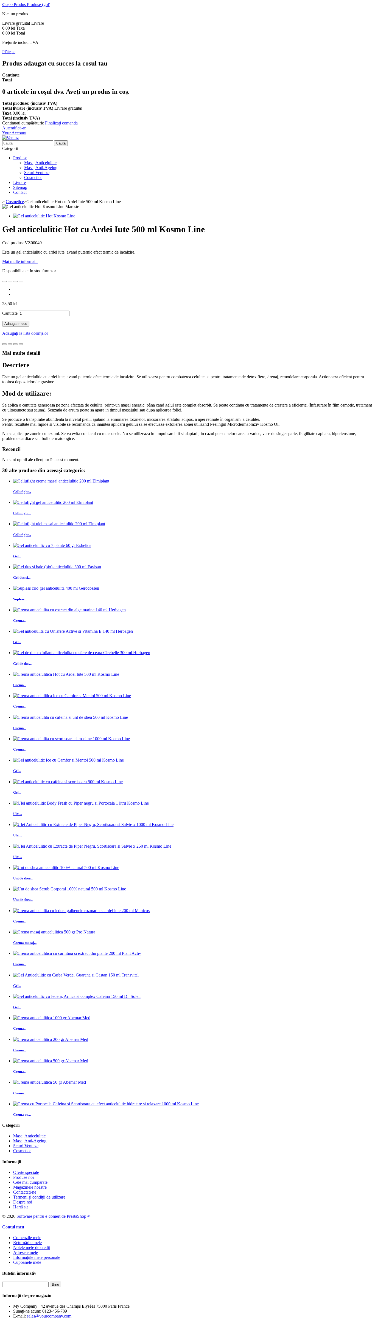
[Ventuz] (10, 137)
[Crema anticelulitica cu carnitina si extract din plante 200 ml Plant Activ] (77, 953)
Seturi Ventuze (36, 172)
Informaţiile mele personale (36, 1257)
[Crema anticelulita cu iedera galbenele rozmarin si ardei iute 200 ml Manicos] (81, 910)
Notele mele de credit (31, 1247)
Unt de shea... (23, 878)
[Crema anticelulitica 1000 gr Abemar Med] (51, 1017)
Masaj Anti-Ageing (40, 167)
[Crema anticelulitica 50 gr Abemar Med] (49, 1082)
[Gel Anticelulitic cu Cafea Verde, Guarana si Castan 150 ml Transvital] (76, 975)
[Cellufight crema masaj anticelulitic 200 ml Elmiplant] (61, 481)
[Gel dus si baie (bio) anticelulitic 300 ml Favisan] (57, 566)
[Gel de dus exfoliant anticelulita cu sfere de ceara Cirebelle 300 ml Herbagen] (81, 652)
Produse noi (23, 1177)
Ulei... (17, 814)
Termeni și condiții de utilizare (39, 1197)
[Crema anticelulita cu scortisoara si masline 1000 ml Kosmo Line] (71, 738)
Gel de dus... (22, 664)
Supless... (20, 599)
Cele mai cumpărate (30, 1182)
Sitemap (20, 187)
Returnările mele (27, 1242)
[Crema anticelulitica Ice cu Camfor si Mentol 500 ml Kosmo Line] (72, 695)
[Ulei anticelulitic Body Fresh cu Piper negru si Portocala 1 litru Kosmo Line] (81, 803)
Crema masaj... (25, 943)
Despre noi (22, 1202)
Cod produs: (13, 242)
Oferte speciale (26, 1172)
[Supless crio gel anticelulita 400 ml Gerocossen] (56, 588)
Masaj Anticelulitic (40, 162)
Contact (20, 192)
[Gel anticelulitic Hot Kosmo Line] (44, 216)
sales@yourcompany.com (49, 1316)
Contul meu (13, 1227)
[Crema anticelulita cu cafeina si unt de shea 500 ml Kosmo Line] (70, 717)
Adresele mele (25, 1252)
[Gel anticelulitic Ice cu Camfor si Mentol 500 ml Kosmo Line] (68, 760)
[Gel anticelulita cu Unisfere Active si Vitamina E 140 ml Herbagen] (73, 631)
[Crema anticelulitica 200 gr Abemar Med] (50, 1039)
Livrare (19, 182)
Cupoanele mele (27, 1262)
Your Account (14, 132)
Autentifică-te (14, 128)
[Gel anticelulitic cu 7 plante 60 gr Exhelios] (52, 545)
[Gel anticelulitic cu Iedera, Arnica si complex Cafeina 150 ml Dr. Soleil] (77, 996)
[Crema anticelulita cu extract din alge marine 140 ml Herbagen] (69, 609)
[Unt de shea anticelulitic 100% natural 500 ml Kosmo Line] (66, 867)
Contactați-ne (24, 1192)
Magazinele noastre (30, 1187)
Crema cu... (22, 1114)
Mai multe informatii (20, 261)
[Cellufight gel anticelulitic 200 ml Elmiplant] (53, 502)
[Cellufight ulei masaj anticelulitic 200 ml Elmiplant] (59, 523)
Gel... (17, 556)
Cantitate (10, 313)
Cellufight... (22, 492)
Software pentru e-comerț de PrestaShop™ (53, 1216)
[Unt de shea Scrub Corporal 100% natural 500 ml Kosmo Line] (69, 889)
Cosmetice (33, 177)
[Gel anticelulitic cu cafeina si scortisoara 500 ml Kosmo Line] (68, 781)
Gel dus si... (21, 577)
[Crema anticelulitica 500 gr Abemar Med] (50, 1060)
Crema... (19, 620)
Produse (20, 157)
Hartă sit (20, 1207)
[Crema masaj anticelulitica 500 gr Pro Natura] (54, 932)
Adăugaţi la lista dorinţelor (25, 333)
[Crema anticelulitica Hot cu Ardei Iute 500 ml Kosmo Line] (66, 674)
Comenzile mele (27, 1237)
